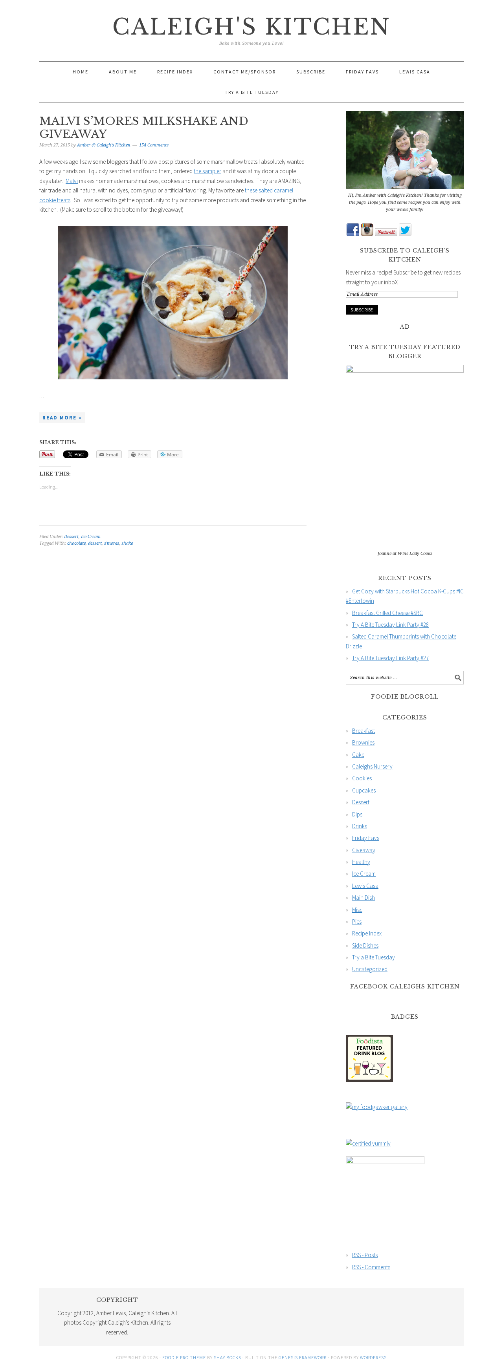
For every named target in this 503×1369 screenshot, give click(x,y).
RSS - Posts (365, 1255)
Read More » (62, 417)
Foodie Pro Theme (184, 1357)
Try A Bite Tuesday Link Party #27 (390, 658)
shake (127, 543)
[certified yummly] (368, 1143)
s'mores (111, 543)
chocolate (76, 543)
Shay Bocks (227, 1357)
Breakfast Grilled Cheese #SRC (387, 613)
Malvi (72, 181)
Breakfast (363, 730)
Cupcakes (364, 790)
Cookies (362, 778)
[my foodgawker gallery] (377, 1107)
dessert (95, 543)
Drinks (359, 826)
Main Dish (363, 897)
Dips (357, 814)
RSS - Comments (371, 1267)
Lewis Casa (365, 885)
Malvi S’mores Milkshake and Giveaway (143, 127)
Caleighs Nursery (372, 766)
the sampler (207, 171)
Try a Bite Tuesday (373, 957)
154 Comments (154, 145)
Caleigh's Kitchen (251, 27)
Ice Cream (91, 536)
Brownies (363, 742)
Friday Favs (365, 838)
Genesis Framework (303, 1357)
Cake (358, 754)
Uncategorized (369, 969)
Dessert (71, 536)
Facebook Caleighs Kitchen (405, 986)
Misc (357, 909)
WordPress (373, 1357)
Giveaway (363, 850)
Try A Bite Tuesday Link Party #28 (390, 624)
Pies (357, 921)
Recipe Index (367, 933)
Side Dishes (365, 945)
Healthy (361, 862)
